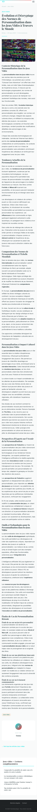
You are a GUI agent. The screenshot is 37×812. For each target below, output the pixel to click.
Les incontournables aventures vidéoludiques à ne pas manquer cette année (18, 777)
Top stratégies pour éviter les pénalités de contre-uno (17, 789)
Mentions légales (15, 803)
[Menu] (33, 1)
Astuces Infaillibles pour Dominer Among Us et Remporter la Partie (18, 783)
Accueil (4, 6)
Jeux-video (10, 6)
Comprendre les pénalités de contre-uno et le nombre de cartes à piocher (18, 771)
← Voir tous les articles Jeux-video (13, 746)
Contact (24, 803)
